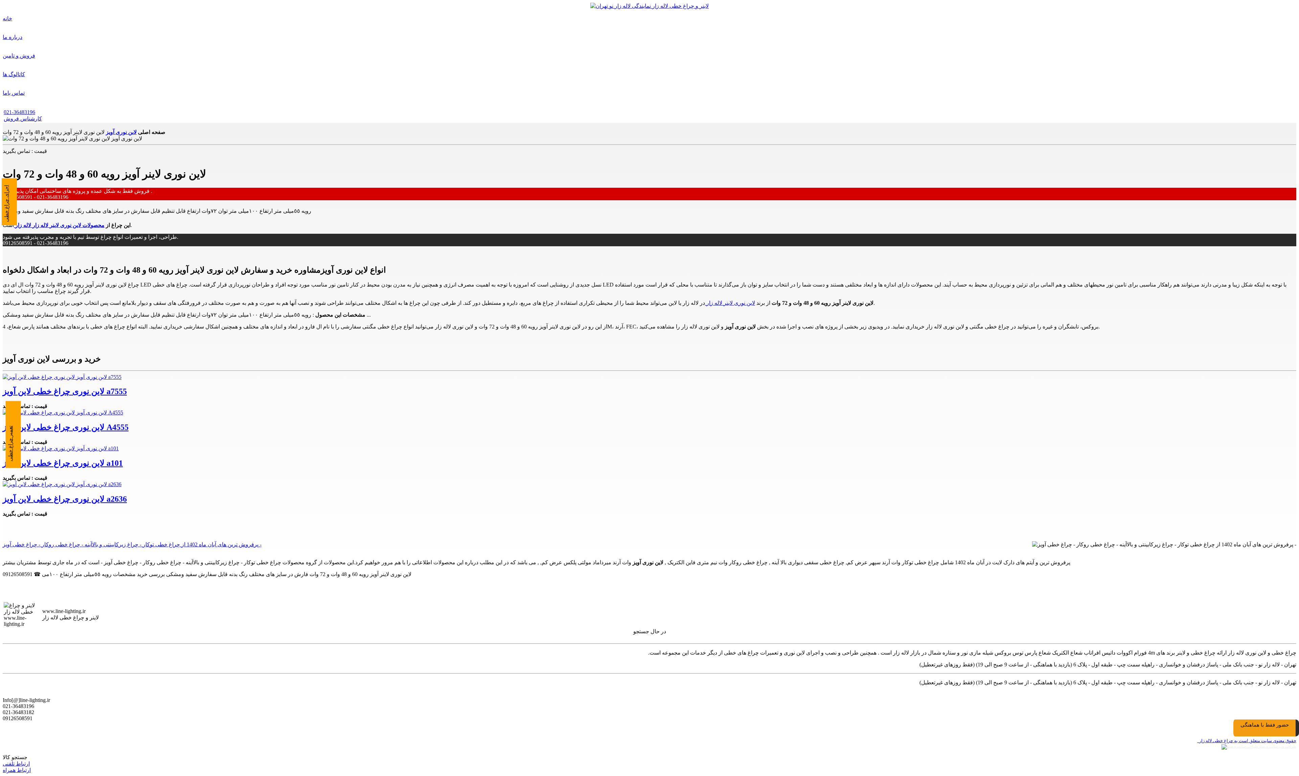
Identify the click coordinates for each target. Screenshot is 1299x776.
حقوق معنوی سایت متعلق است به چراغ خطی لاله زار (1246, 740)
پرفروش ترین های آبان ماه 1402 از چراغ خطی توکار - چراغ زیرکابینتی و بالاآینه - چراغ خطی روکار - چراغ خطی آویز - (132, 544)
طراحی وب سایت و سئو (1277, 746)
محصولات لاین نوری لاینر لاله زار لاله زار (59, 225)
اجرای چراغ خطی (6, 203)
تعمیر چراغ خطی (10, 443)
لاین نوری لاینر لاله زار (730, 303)
